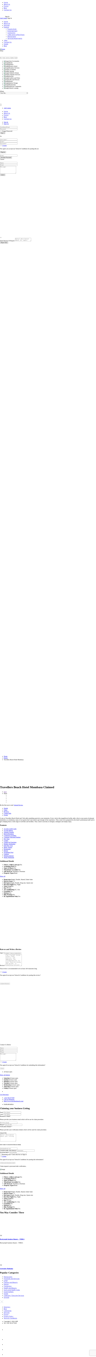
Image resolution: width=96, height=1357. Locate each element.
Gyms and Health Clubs (12, 1290)
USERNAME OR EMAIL (8, 1150)
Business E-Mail (22, 1117)
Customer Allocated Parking (12, 837)
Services (7, 25)
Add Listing (3, 18)
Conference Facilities (10, 835)
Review (2, 965)
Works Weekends (9, 857)
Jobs (5, 40)
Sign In (6, 122)
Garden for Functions (10, 842)
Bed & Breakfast (9, 834)
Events (6, 815)
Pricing (6, 6)
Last (1, 1114)
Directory (7, 1307)
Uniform (6, 854)
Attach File (3, 1133)
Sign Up (6, 124)
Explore (6, 27)
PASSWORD (4, 1152)
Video (5, 810)
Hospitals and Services (12, 1279)
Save (5, 792)
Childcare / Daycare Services (14, 1295)
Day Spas (6, 839)
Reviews (6, 811)
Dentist (6, 1284)
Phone (2, 1124)
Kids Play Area (8, 845)
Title (1, 953)
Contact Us (8, 10)
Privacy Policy (8, 1316)
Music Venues (8, 847)
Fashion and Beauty (11, 1282)
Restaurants (12, 36)
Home (6, 2)
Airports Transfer (9, 832)
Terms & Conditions (10, 1318)
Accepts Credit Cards (10, 829)
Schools (6, 1297)
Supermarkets (9, 1292)
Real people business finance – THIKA (12, 1239)
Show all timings (5, 1075)
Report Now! (4, 242)
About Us (7, 4)
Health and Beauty (10, 1288)
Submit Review (18, 805)
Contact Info (7, 813)
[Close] (1, 237)
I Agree (4, 145)
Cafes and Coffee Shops (16, 35)
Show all (2, 876)
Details (6, 808)
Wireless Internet (9, 856)
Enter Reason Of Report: (7, 241)
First (1, 1112)
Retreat (6, 851)
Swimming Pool (8, 852)
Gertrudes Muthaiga (6, 1268)
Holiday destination (9, 844)
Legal (6, 1280)
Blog (5, 8)
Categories (7, 1311)
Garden (6, 840)
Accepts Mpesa (8, 830)
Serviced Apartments (15, 38)
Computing (11, 33)
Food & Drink (12, 29)
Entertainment (12, 31)
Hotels (6, 44)
